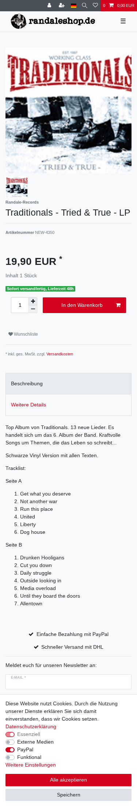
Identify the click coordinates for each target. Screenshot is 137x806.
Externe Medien (35, 742)
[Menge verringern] (32, 309)
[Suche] (84, 5)
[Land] (73, 5)
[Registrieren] (62, 5)
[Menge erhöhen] (32, 301)
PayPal (25, 749)
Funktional (29, 757)
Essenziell (28, 734)
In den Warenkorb (82, 305)
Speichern (68, 795)
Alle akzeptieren (68, 780)
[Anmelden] (50, 5)
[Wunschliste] (95, 5)
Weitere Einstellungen (30, 765)
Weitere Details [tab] (28, 405)
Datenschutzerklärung (30, 726)
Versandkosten (59, 354)
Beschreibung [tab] (27, 383)
